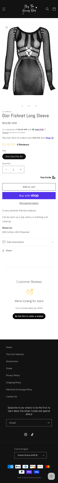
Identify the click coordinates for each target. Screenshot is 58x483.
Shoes (9, 368)
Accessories (12, 361)
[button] (3, 9)
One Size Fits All (14, 156)
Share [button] (9, 250)
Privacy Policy (13, 375)
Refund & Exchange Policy (19, 389)
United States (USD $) (27, 455)
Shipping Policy (13, 382)
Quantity (6, 163)
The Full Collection (15, 354)
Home (9, 347)
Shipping (5, 132)
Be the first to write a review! (29, 316)
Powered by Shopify (35, 477)
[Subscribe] (48, 422)
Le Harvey (25, 477)
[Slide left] (22, 105)
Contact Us (11, 396)
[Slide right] (35, 105)
